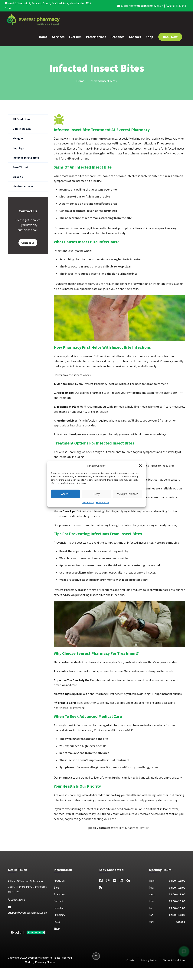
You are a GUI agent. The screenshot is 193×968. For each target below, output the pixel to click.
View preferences (127, 494)
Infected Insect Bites (26, 157)
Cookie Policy (88, 502)
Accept (65, 494)
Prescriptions (96, 37)
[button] (140, 466)
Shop (149, 37)
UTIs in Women (22, 129)
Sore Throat (20, 167)
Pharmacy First (63, 356)
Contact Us (27, 242)
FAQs (57, 922)
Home (43, 37)
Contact (135, 37)
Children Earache (23, 186)
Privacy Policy (102, 502)
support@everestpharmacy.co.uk (141, 6)
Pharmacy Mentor (45, 962)
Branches (117, 37)
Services (58, 37)
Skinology (59, 915)
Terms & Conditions (174, 960)
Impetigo (19, 148)
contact (59, 814)
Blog (56, 887)
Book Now (170, 37)
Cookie (130, 960)
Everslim (75, 37)
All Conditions (21, 119)
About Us (59, 880)
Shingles (18, 138)
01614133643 (177, 6)
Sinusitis (18, 177)
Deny (96, 494)
